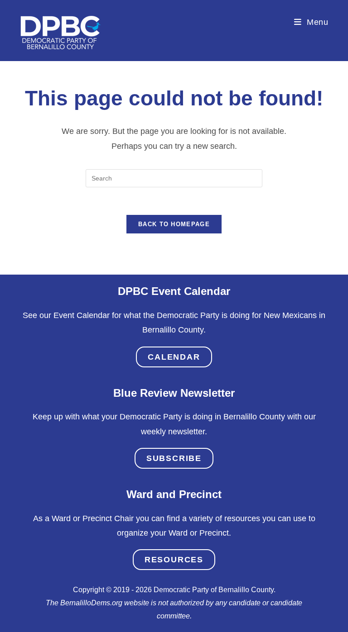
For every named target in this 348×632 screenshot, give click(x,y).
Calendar (174, 356)
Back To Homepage (174, 224)
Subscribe (174, 458)
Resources (174, 559)
